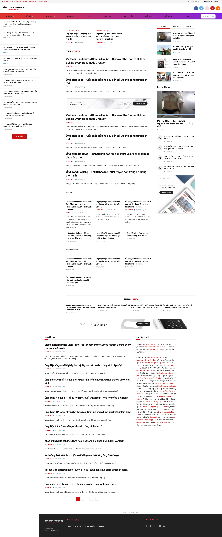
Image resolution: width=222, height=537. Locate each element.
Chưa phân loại (72, 30)
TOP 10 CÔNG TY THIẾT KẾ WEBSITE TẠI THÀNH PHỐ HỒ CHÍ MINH (183, 75)
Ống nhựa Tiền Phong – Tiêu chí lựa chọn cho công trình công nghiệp (81, 484)
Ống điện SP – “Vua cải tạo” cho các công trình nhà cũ (73, 426)
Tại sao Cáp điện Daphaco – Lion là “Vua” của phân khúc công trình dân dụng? (86, 469)
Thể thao (108, 16)
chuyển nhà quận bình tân (163, 383)
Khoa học (70, 16)
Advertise (78, 526)
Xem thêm (19, 136)
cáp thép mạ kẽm (160, 422)
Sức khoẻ (169, 16)
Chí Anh (70, 42)
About (69, 526)
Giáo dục (149, 16)
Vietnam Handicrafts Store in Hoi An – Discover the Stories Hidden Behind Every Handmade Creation (80, 307)
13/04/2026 (109, 42)
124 (92, 499)
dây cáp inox (140, 422)
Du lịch (188, 16)
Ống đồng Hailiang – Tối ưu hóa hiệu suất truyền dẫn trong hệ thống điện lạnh (79, 235)
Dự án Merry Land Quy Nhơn (10, 1)
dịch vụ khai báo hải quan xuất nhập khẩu (33, 1)
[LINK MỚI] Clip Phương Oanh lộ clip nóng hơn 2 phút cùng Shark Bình (184, 61)
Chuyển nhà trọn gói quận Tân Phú (148, 378)
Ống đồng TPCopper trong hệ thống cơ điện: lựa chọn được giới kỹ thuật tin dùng (108, 235)
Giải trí (89, 16)
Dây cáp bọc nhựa (155, 349)
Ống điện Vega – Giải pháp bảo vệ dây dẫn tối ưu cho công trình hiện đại (78, 36)
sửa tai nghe (153, 417)
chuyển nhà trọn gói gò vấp (151, 363)
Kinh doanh (48, 16)
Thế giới (28, 16)
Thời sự (9, 16)
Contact (101, 526)
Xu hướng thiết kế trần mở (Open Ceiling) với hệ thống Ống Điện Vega (82, 455)
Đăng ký (217, 1)
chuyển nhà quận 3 (143, 370)
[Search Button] (213, 16)
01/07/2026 (79, 42)
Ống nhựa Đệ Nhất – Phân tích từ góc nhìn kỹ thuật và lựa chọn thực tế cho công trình (109, 36)
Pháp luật (128, 16)
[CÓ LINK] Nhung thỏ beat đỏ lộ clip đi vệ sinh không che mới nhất (184, 35)
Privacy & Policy (90, 526)
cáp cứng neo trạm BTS (152, 347)
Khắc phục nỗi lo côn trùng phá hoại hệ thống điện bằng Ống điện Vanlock (84, 441)
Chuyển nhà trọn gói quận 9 (155, 401)
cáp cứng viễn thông (150, 344)
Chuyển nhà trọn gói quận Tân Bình (154, 407)
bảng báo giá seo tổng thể (145, 360)
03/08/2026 (79, 66)
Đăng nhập (208, 1)
